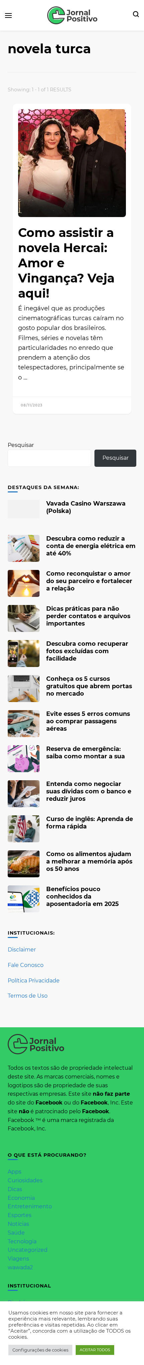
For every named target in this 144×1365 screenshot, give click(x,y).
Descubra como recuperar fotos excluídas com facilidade (87, 651)
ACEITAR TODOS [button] (95, 1349)
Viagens (18, 1258)
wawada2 (20, 1267)
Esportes (19, 1215)
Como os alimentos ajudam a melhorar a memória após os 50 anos (89, 861)
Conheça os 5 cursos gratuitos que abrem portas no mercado (89, 686)
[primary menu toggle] (8, 15)
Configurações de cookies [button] (40, 1350)
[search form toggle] (136, 15)
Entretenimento (30, 1206)
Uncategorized (28, 1250)
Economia (21, 1198)
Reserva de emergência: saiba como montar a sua (85, 752)
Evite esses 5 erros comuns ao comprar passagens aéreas (88, 721)
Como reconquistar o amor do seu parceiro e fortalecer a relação (89, 581)
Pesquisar (21, 445)
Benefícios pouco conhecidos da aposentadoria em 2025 (82, 896)
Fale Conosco (26, 965)
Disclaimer (22, 949)
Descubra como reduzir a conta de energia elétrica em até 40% (91, 546)
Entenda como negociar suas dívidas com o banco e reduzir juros (88, 791)
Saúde (16, 1233)
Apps (14, 1172)
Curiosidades (25, 1180)
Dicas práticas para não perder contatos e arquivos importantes (88, 616)
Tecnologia (22, 1241)
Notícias (18, 1224)
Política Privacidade (34, 980)
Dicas (15, 1189)
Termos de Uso (28, 996)
